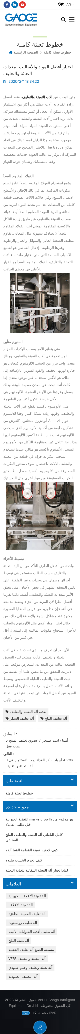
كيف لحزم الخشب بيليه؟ (24, 860)
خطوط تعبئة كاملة (57, 52)
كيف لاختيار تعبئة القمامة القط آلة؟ (32, 850)
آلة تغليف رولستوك (22, 923)
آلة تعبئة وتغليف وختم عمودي (30, 967)
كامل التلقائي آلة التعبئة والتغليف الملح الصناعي (34, 837)
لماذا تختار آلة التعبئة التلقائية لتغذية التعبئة (37, 870)
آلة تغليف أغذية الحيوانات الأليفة (31, 932)
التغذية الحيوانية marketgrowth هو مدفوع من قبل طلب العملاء (39, 822)
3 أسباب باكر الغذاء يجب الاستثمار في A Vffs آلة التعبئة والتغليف (39, 763)
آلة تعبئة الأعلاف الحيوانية (27, 896)
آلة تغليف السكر (22, 718)
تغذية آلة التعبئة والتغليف (28, 712)
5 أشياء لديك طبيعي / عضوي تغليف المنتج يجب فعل (37, 743)
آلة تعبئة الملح (18, 941)
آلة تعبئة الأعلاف (20, 905)
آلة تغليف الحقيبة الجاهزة (27, 914)
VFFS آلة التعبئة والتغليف (27, 958)
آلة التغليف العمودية (23, 976)
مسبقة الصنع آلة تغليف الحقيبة (31, 950)
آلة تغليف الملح (56, 718)
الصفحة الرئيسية (26, 52)
